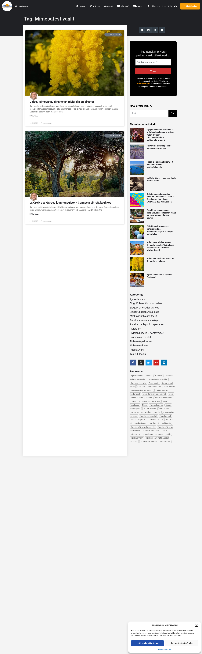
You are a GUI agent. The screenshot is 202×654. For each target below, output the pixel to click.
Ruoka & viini (137, 349)
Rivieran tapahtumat (141, 341)
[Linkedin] (164, 362)
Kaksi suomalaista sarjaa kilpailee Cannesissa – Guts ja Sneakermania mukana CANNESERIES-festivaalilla (161, 198)
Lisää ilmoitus (191, 6)
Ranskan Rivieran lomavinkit (143, 427)
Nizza (144, 405)
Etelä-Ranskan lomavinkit (142, 390)
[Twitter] (148, 362)
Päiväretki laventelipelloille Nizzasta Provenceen (159, 147)
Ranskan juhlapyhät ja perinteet (147, 324)
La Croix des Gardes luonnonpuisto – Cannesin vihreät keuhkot (70, 202)
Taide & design (138, 354)
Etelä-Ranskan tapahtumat (154, 394)
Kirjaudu (154, 6)
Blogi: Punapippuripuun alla (144, 311)
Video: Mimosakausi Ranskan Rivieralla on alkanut (62, 101)
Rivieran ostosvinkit (140, 337)
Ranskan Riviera (156, 419)
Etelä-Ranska (169, 387)
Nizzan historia (156, 405)
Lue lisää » (34, 116)
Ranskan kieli (165, 416)
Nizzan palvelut (150, 409)
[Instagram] (141, 362)
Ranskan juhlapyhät (148, 416)
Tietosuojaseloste (164, 649)
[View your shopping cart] (175, 6)
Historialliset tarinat (163, 398)
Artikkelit (96, 6)
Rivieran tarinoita (139, 345)
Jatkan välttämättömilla (182, 643)
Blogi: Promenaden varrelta (144, 307)
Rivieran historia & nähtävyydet (147, 332)
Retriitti (165, 430)
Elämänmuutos (154, 387)
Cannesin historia (138, 383)
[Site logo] (7, 6)
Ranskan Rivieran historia (160, 423)
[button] (196, 625)
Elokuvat (141, 387)
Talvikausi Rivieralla (148, 441)
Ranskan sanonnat (151, 430)
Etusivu (82, 6)
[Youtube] (156, 362)
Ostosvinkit (164, 409)
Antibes (149, 376)
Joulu (133, 401)
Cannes (158, 376)
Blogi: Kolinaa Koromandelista (146, 303)
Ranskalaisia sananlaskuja (144, 320)
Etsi (172, 113)
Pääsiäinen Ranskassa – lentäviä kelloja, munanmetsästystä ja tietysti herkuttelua (160, 230)
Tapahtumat (165, 441)
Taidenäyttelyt (137, 438)
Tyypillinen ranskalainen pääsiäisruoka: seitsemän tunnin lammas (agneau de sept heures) (161, 214)
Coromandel (154, 383)
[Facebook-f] (133, 362)
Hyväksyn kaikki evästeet (147, 643)
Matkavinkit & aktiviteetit (143, 316)
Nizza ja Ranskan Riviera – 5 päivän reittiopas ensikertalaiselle (160, 164)
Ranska (157, 412)
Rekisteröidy (166, 6)
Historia (149, 398)
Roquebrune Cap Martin (153, 434)
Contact (139, 6)
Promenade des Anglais (141, 412)
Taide (168, 434)
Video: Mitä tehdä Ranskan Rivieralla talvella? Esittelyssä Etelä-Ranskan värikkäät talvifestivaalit (160, 246)
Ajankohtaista (137, 299)
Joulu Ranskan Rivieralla (149, 401)
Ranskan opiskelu (138, 419)
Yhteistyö (125, 6)
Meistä (110, 6)
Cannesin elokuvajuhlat (158, 379)
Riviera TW (136, 328)
